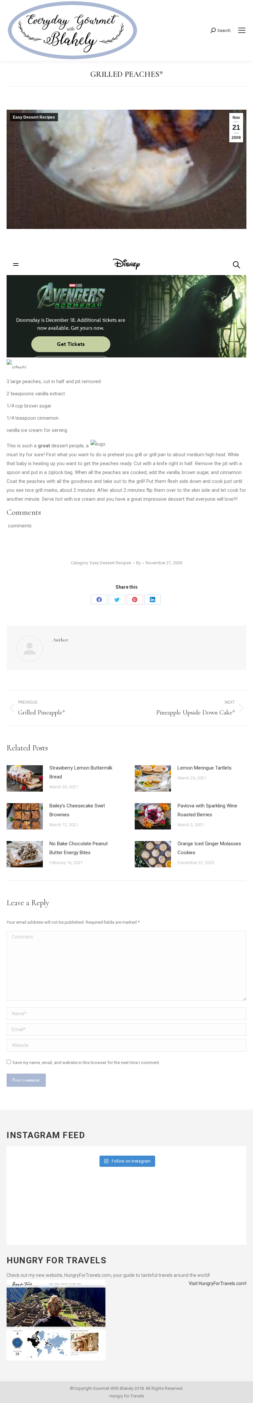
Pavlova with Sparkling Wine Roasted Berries (207, 810)
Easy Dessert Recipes (34, 117)
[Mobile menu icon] (241, 30)
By (138, 562)
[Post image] (25, 778)
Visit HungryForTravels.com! (217, 1283)
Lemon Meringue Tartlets (205, 768)
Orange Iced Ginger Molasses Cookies (209, 848)
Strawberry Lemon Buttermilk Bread (80, 772)
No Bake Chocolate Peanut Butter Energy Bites (78, 848)
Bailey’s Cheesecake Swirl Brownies (77, 810)
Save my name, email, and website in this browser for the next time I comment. (86, 1062)
